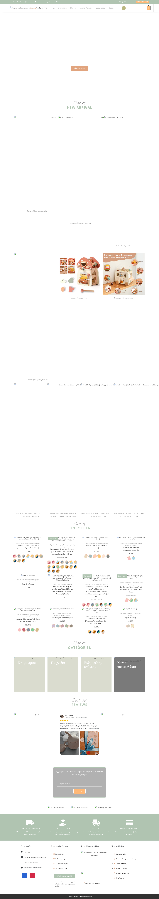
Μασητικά (25, 614)
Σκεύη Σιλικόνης (35, 543)
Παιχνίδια (24, 580)
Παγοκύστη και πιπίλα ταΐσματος (62, 618)
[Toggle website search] (140, 8)
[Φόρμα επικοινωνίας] (22, 862)
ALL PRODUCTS (142, 1)
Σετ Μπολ (60, 584)
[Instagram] (32, 875)
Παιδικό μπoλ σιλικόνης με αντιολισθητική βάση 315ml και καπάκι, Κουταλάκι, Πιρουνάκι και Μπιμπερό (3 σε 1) (62, 590)
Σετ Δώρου (59, 545)
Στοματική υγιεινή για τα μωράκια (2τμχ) (96, 547)
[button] (75, 540)
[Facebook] (24, 875)
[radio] (14, 556)
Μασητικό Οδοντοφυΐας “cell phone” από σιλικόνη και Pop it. (28, 620)
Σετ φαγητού (26, 543)
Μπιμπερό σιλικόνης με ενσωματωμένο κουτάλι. (131, 549)
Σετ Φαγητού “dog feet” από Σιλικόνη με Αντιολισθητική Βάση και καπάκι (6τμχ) (96, 621)
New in (122, 543)
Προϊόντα (19, 543)
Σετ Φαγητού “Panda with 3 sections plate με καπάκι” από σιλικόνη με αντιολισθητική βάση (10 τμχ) (62, 551)
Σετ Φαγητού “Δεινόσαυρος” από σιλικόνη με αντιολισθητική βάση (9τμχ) (131, 589)
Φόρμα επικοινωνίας (31, 863)
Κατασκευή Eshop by (80, 896)
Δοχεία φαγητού (62, 613)
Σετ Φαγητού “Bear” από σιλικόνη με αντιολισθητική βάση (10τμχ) (28, 547)
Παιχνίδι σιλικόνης (28, 584)
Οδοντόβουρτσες (103, 543)
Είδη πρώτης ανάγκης (92, 543)
